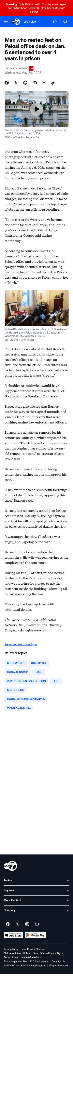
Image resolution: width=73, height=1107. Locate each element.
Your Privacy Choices (33, 949)
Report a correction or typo (21, 644)
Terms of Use (11, 957)
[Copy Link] (53, 82)
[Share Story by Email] (44, 82)
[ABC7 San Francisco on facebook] (8, 924)
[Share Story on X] (16, 82)
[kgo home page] (10, 866)
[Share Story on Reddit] (25, 82)
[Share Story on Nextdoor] (34, 82)
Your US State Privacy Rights (48, 953)
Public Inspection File (15, 961)
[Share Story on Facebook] (6, 82)
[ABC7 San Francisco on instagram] (27, 924)
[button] (5, 21)
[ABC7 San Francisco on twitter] (17, 924)
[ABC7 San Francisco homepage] (16, 21)
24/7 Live (30, 22)
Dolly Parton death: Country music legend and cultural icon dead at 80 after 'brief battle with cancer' (37, 8)
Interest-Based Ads (31, 957)
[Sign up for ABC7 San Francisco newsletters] (37, 924)
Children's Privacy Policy (17, 953)
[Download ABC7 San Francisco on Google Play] (35, 935)
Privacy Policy (11, 949)
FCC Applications (39, 961)
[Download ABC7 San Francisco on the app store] (13, 935)
